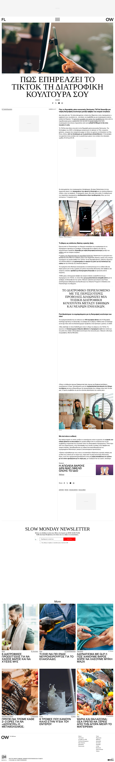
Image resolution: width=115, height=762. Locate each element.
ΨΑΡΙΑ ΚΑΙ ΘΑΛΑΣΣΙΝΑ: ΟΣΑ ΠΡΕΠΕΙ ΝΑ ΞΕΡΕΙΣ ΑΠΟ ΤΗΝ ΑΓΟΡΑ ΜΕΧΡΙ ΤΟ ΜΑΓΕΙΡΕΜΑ (94, 723)
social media (94, 121)
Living (97, 746)
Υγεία (97, 736)
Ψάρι (78, 716)
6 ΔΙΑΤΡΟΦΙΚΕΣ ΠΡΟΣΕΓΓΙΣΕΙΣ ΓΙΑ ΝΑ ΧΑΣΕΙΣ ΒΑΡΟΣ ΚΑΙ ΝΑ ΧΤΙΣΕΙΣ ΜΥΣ (16, 658)
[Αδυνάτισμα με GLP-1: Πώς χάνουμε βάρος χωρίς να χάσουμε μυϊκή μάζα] (95, 627)
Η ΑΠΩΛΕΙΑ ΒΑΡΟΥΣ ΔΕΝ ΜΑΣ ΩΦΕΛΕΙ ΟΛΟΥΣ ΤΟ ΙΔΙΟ (71, 468)
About (79, 736)
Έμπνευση (98, 747)
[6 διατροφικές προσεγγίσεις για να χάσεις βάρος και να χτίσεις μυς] (20, 627)
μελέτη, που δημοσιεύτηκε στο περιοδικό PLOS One (76, 255)
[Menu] (57, 19)
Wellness (61, 474)
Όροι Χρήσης (81, 742)
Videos (97, 751)
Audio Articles (99, 749)
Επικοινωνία (81, 746)
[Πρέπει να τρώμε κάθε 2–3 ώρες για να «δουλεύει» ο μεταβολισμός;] (20, 692)
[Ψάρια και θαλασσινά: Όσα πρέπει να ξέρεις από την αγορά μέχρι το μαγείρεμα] (95, 692)
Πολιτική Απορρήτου (83, 741)
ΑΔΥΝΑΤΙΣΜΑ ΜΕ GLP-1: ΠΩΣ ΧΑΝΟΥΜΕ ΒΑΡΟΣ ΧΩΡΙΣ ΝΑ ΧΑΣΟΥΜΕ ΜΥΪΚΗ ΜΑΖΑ (94, 658)
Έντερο (41, 716)
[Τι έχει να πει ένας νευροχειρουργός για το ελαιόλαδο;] (57, 627)
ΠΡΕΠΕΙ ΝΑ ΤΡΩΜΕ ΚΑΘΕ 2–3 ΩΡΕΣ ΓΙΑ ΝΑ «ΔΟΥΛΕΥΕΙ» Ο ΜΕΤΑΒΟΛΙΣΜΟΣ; (18, 723)
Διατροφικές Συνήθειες (7, 716)
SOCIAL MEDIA (82, 489)
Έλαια (40, 651)
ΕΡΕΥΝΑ (66, 489)
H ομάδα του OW (82, 739)
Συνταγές (98, 742)
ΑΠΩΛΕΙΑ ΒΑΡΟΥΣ (73, 489)
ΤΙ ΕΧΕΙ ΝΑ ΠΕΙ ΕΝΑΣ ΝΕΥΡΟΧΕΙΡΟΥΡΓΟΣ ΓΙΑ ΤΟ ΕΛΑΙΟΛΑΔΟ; (56, 657)
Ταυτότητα (81, 737)
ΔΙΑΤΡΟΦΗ (61, 489)
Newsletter (81, 744)
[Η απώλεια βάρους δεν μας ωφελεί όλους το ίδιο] (104, 470)
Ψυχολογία (98, 737)
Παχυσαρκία (80, 651)
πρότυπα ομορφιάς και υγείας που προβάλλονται (88, 119)
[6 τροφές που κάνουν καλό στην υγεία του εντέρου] (57, 692)
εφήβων (61, 252)
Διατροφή (57, 99)
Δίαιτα (3, 651)
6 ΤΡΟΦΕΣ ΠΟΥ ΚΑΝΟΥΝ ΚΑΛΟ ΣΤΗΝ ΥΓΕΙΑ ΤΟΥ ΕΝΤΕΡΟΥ (55, 722)
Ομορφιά (98, 744)
